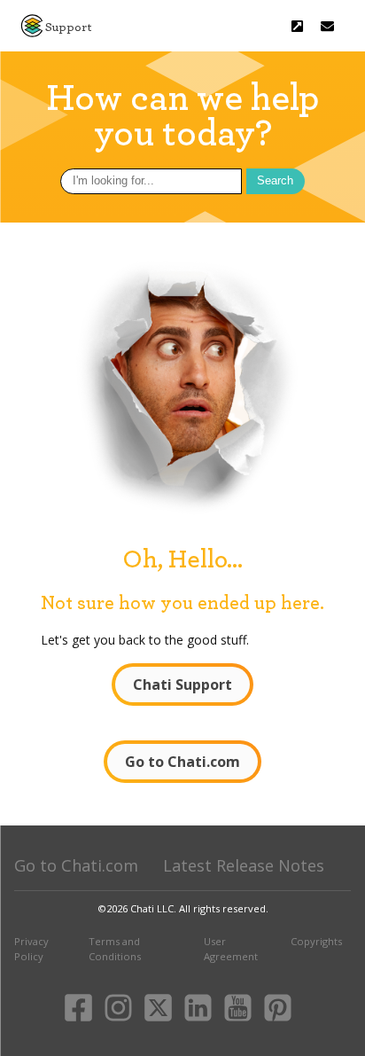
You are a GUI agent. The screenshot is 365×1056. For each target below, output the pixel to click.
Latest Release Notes (243, 865)
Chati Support (182, 684)
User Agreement (231, 949)
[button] (327, 26)
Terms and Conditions (115, 949)
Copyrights (316, 941)
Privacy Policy (31, 949)
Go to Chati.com (182, 761)
